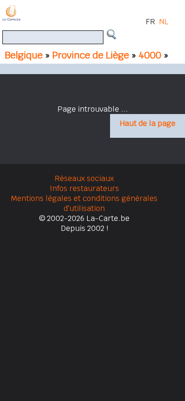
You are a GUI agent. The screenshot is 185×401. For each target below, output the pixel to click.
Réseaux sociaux (84, 178)
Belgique (24, 55)
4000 (151, 55)
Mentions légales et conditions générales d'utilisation (84, 203)
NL (163, 22)
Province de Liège (90, 55)
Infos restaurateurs (84, 188)
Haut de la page (148, 123)
